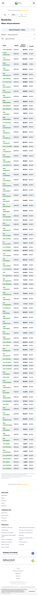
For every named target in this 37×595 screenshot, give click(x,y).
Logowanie (4, 518)
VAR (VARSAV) (7, 342)
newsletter (21, 544)
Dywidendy (4, 505)
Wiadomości (4, 495)
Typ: (2, 38)
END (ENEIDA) (7, 78)
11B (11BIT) (6, 404)
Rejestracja (4, 520)
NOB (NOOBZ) (7, 359)
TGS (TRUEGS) (7, 468)
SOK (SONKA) (7, 238)
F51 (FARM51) (7, 247)
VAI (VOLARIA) (7, 447)
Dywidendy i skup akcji (6, 527)
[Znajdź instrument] (34, 3)
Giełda (3, 498)
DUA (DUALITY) (7, 165)
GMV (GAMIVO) (7, 369)
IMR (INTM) (6, 377)
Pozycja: (3, 34)
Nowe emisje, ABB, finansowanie (27, 527)
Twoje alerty (4, 512)
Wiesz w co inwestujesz (7, 539)
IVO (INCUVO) (7, 308)
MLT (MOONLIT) (7, 275)
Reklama (18, 576)
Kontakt (18, 578)
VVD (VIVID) (6, 443)
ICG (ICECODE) (7, 465)
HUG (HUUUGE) (7, 49)
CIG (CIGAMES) (7, 401)
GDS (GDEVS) (7, 105)
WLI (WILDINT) (7, 362)
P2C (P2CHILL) (7, 122)
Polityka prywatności (18, 570)
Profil (4, 45)
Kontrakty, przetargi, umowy (26, 530)
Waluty (3, 503)
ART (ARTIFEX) (7, 220)
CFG (4, 272)
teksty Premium (5, 547)
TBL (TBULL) (6, 345)
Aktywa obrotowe (22, 45)
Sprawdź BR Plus (25, 10)
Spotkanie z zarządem (6, 542)
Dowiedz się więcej (5, 593)
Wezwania (21, 535)
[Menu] (3, 3)
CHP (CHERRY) (7, 458)
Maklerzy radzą (5, 544)
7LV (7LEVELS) (7, 269)
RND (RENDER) (7, 284)
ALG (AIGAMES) (7, 455)
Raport (17, 45)
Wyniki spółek (4, 530)
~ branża (31, 45)
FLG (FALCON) (7, 82)
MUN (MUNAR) (7, 109)
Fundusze (3, 500)
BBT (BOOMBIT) (7, 365)
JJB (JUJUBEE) (7, 250)
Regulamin (18, 573)
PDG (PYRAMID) (7, 146)
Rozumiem (32, 591)
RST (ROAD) (6, 462)
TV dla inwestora (23, 542)
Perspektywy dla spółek (7, 532)
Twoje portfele (4, 515)
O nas (18, 568)
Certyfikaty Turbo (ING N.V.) (26, 532)
